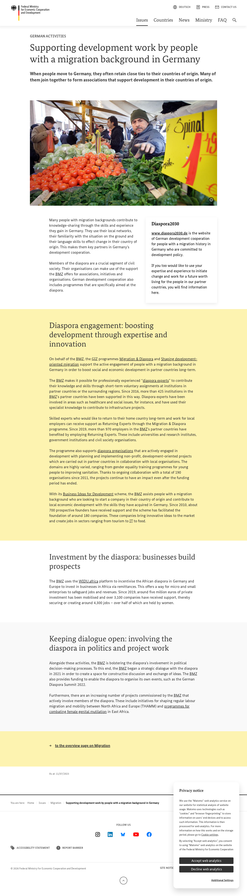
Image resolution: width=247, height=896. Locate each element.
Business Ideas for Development (88, 494)
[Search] (234, 22)
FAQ (222, 20)
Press (205, 7)
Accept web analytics (206, 861)
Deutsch (184, 7)
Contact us (228, 7)
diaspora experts (156, 380)
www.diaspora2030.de (169, 233)
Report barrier (72, 848)
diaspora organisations (115, 450)
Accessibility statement (33, 848)
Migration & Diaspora (136, 359)
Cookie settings (209, 834)
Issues (142, 20)
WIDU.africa (88, 581)
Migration (56, 803)
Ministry (203, 20)
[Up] (123, 880)
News (184, 20)
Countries (163, 20)
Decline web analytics (206, 869)
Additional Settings (222, 880)
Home (30, 803)
